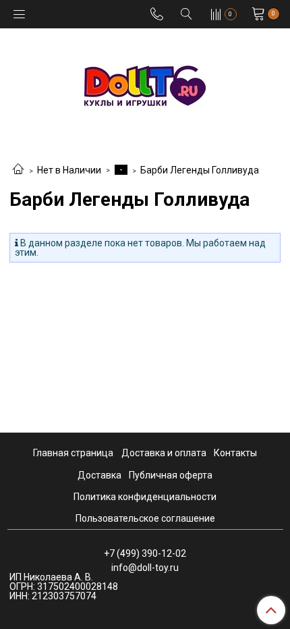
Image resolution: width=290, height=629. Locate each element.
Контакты (235, 452)
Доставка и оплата (163, 452)
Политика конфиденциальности (145, 496)
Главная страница (73, 452)
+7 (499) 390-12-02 (145, 553)
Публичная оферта (170, 475)
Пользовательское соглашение (145, 518)
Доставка (99, 475)
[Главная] (18, 170)
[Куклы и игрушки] (145, 85)
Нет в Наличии (69, 170)
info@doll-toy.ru (145, 567)
